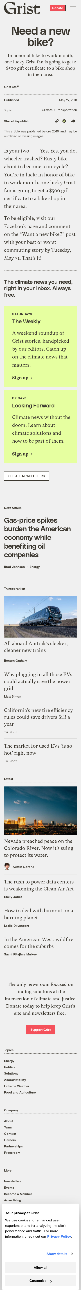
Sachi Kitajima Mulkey (20, 954)
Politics (9, 1067)
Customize (37, 1281)
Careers (10, 1140)
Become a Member (18, 1194)
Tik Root (10, 732)
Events (9, 1187)
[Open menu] (73, 7)
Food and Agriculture (20, 1092)
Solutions (11, 1073)
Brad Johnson (14, 567)
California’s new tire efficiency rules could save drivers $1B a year (38, 717)
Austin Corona (23, 867)
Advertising (12, 1200)
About (8, 1121)
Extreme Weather (16, 1086)
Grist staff (11, 87)
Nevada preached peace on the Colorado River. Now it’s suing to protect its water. (38, 848)
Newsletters (12, 1181)
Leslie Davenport (16, 925)
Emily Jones (13, 897)
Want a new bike (41, 234)
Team (8, 1127)
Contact (10, 1133)
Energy (34, 567)
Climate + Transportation (59, 110)
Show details (57, 1254)
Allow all (40, 1267)
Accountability (15, 1080)
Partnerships (13, 1146)
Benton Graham (15, 660)
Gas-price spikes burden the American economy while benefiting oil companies (37, 537)
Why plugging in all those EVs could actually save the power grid (38, 681)
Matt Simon (12, 696)
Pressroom (12, 1152)
